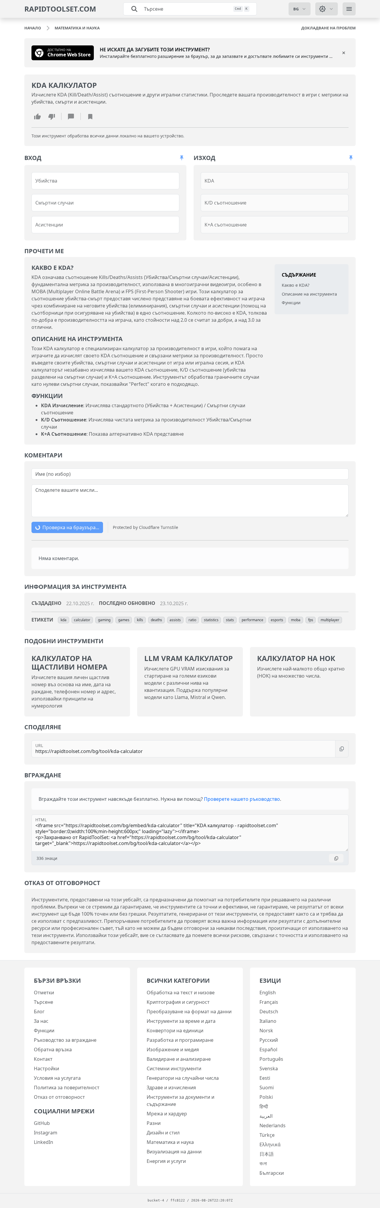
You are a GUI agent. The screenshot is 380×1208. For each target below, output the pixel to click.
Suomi (266, 1087)
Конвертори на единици (175, 1030)
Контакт (43, 1059)
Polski (266, 1097)
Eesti (264, 1078)
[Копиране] (342, 748)
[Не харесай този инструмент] (52, 116)
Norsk (266, 1030)
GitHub (42, 1123)
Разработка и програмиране (180, 1040)
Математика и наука (170, 1142)
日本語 (266, 1154)
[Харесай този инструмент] (37, 116)
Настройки (46, 1068)
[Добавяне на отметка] (90, 116)
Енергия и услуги (166, 1161)
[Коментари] (71, 116)
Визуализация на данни (174, 1151)
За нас (41, 1021)
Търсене (43, 1002)
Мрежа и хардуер (167, 1113)
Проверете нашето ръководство (242, 799)
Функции (291, 302)
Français (268, 1002)
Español (268, 1049)
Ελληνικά (270, 1144)
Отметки (44, 992)
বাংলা (263, 1163)
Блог (39, 1011)
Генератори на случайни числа (183, 1078)
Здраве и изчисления (171, 1087)
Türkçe (267, 1135)
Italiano (267, 1021)
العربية (266, 1116)
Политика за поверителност (66, 1087)
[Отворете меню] (349, 8)
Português (271, 1059)
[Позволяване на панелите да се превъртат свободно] (181, 158)
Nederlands (272, 1125)
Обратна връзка (53, 1049)
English (267, 992)
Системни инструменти (174, 1068)
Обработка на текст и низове (181, 992)
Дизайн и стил (163, 1132)
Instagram (45, 1132)
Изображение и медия (173, 1049)
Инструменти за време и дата (181, 1021)
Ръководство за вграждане (65, 1040)
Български (271, 1173)
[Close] (344, 53)
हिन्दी (263, 1106)
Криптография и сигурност (178, 1002)
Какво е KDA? (295, 285)
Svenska (268, 1068)
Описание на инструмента (309, 294)
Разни (154, 1123)
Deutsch (268, 1011)
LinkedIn (43, 1142)
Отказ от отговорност (59, 1097)
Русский (268, 1040)
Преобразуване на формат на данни (189, 1011)
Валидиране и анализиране (179, 1059)
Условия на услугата (57, 1078)
